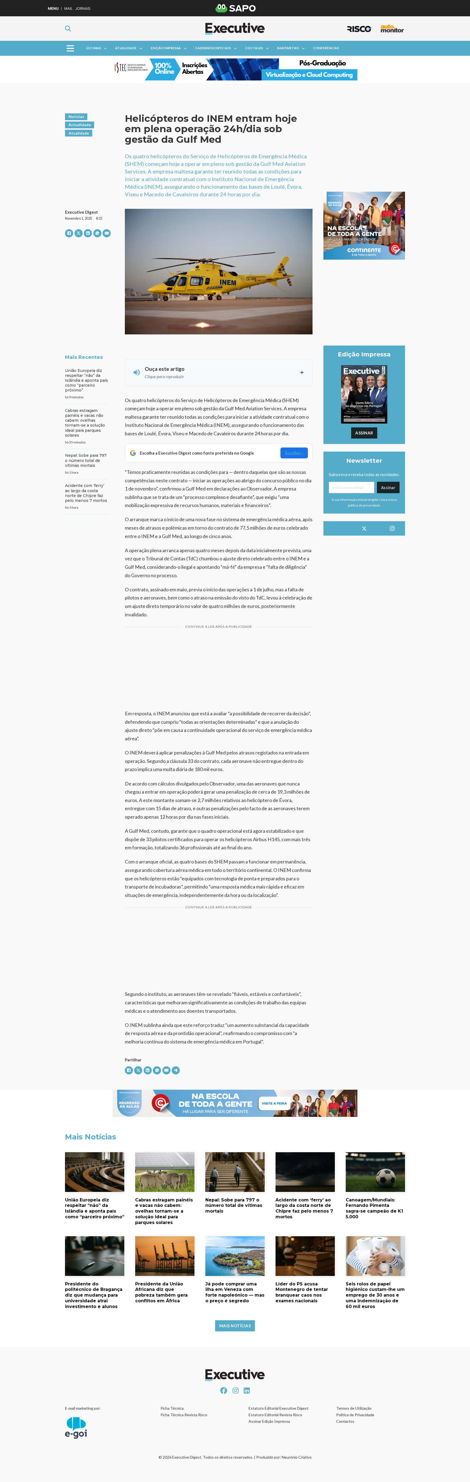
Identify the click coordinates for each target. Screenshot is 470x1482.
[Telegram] (176, 1070)
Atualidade (126, 48)
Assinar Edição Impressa (269, 1421)
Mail (68, 8)
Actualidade (80, 124)
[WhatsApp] (97, 233)
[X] (79, 233)
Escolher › (294, 452)
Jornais (82, 8)
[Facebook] (69, 233)
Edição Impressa (166, 48)
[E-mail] (107, 233)
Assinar (364, 432)
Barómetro (288, 48)
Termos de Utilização (354, 1408)
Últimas (93, 48)
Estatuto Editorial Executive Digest (278, 1408)
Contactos (345, 1421)
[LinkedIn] (88, 233)
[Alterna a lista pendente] (105, 48)
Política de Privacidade (355, 1414)
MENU (53, 8)
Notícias (76, 116)
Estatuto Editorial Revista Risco (275, 1414)
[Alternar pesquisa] (68, 29)
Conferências (326, 48)
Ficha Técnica (172, 1408)
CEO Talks (254, 48)
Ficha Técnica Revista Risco (184, 1414)
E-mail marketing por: (83, 1408)
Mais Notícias (235, 1325)
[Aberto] (70, 48)
